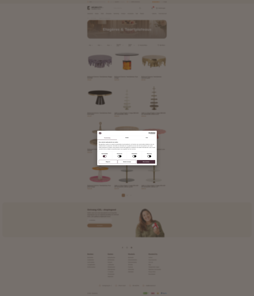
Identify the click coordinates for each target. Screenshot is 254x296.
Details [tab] (127, 137)
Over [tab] (147, 137)
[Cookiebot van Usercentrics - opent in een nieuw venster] (149, 133)
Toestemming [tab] (107, 137)
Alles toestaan (146, 161)
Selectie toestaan (127, 161)
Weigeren (108, 161)
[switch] (119, 156)
